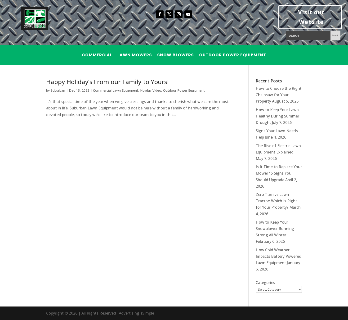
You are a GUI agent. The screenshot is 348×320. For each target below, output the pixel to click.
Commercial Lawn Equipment (115, 90)
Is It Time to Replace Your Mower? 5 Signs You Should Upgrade (279, 173)
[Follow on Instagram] (179, 14)
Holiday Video (150, 90)
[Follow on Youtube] (188, 14)
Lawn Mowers (134, 55)
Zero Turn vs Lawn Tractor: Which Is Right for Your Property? (276, 201)
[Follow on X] (169, 14)
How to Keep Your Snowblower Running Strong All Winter (275, 229)
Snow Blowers (175, 55)
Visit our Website (311, 17)
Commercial (97, 55)
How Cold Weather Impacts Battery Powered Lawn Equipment (278, 256)
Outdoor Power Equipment (232, 55)
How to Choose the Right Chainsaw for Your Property (279, 95)
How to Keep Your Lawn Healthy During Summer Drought (277, 116)
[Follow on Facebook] (160, 14)
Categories (265, 282)
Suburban (58, 90)
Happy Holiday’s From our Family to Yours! (107, 81)
